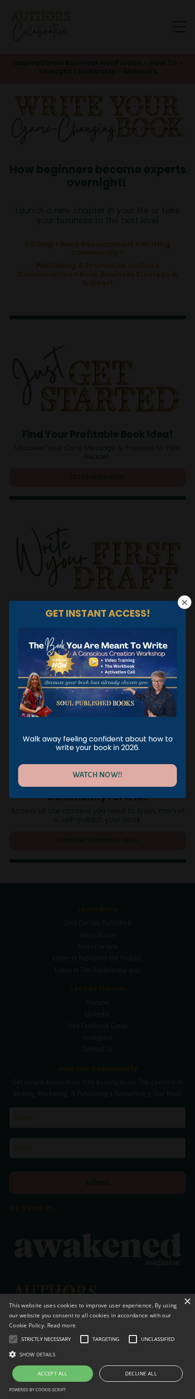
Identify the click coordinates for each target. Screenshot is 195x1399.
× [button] (187, 1301)
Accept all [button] (53, 1373)
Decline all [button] (141, 1373)
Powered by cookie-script (37, 1390)
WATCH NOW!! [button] (98, 775)
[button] (97, 1354)
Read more (61, 1325)
